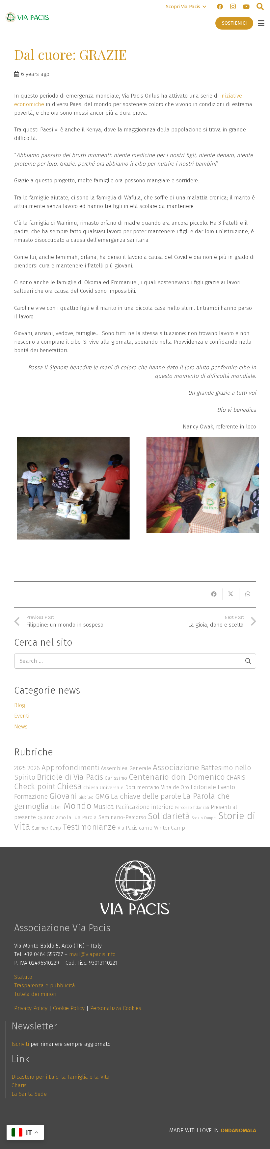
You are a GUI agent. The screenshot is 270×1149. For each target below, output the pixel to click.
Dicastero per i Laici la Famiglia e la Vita (61, 1076)
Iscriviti (20, 1044)
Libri (56, 807)
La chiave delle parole (146, 796)
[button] (186, 6)
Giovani (63, 796)
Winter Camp (169, 828)
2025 (20, 768)
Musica (103, 807)
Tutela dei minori (35, 994)
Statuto (23, 977)
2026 (33, 768)
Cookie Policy (69, 1008)
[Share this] (214, 594)
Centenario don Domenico (177, 777)
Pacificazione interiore (145, 807)
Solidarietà (169, 816)
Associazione (176, 767)
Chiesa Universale (103, 788)
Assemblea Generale (126, 768)
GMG (102, 796)
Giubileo (86, 797)
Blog (19, 705)
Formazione (31, 796)
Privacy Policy (30, 1008)
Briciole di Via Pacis (70, 777)
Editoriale (203, 787)
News (21, 726)
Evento (226, 787)
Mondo (78, 806)
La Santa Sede (29, 1094)
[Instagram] (233, 6)
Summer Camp (46, 828)
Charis (19, 1085)
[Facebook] (220, 6)
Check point (34, 786)
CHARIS (236, 777)
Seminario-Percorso (122, 817)
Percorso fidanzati (192, 807)
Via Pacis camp (135, 828)
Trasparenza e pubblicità (44, 985)
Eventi (21, 715)
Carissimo (116, 778)
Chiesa (69, 786)
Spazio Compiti (204, 818)
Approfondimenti (70, 767)
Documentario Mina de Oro (157, 787)
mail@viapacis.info (92, 954)
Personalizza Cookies (115, 1008)
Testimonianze (89, 827)
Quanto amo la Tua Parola (67, 817)
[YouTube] (246, 6)
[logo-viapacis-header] (27, 17)
